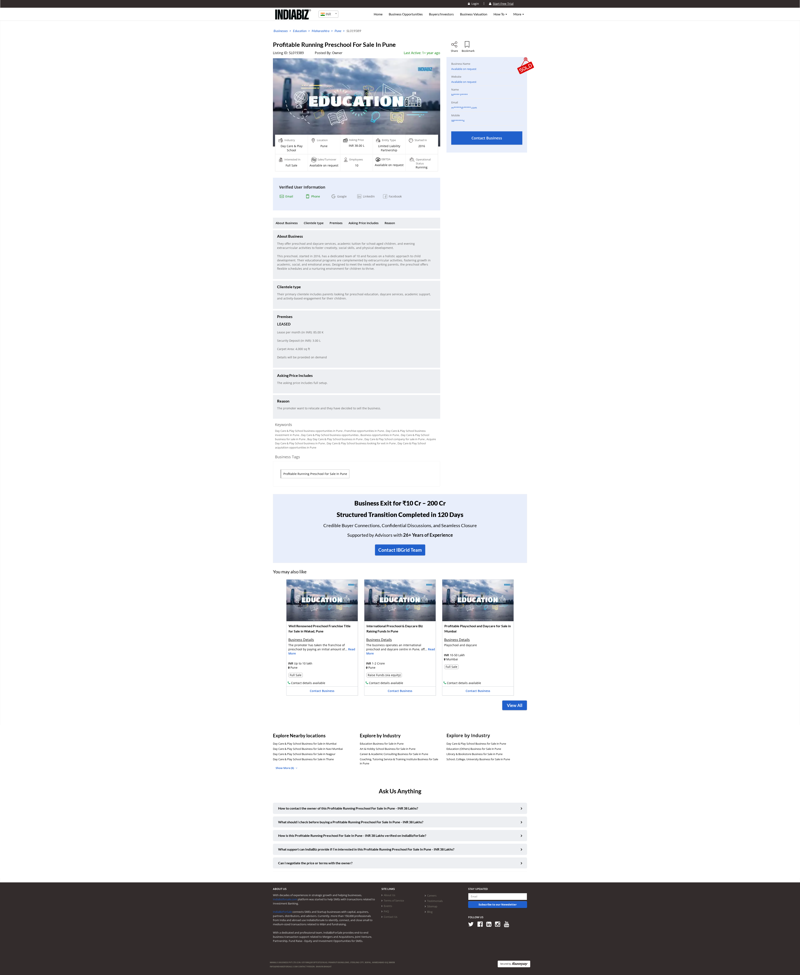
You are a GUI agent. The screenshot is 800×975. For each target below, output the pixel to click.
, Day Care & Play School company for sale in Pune (394, 439)
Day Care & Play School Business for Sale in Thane (303, 759)
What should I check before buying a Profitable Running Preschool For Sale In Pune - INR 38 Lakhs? (350, 822)
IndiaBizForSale (282, 912)
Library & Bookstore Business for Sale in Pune (474, 754)
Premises (336, 223)
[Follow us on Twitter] (472, 924)
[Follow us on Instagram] (499, 924)
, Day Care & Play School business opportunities (329, 435)
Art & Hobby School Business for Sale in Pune (387, 749)
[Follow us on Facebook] (482, 924)
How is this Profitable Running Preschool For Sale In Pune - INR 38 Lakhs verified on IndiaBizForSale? (352, 835)
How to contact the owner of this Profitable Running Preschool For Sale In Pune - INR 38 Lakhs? (348, 808)
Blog (429, 912)
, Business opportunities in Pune (379, 435)
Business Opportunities (406, 14)
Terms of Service (394, 900)
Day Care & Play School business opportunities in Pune (308, 431)
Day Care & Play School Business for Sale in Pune (476, 743)
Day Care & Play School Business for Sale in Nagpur (304, 754)
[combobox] (328, 14)
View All (514, 705)
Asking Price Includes (364, 223)
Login (474, 4)
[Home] (293, 17)
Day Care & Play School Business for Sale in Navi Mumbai (308, 749)
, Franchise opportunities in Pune (363, 431)
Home (378, 14)
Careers (431, 895)
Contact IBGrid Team (400, 550)
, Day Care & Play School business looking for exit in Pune (360, 443)
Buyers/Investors (441, 14)
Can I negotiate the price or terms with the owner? (315, 863)
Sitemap (432, 906)
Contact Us (390, 917)
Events (388, 906)
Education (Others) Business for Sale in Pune (473, 749)
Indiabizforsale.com (285, 899)
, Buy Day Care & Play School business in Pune (334, 439)
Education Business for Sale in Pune (382, 743)
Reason (390, 223)
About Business (287, 223)
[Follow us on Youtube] (508, 924)
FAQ (386, 911)
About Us (389, 895)
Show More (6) (285, 768)
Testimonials (435, 901)
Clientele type (314, 223)
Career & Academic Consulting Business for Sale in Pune (394, 754)
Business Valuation (473, 14)
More (517, 14)
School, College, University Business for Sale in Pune (478, 759)
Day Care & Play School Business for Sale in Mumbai (304, 743)
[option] (322, 638)
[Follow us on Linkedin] (490, 924)
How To (499, 14)
